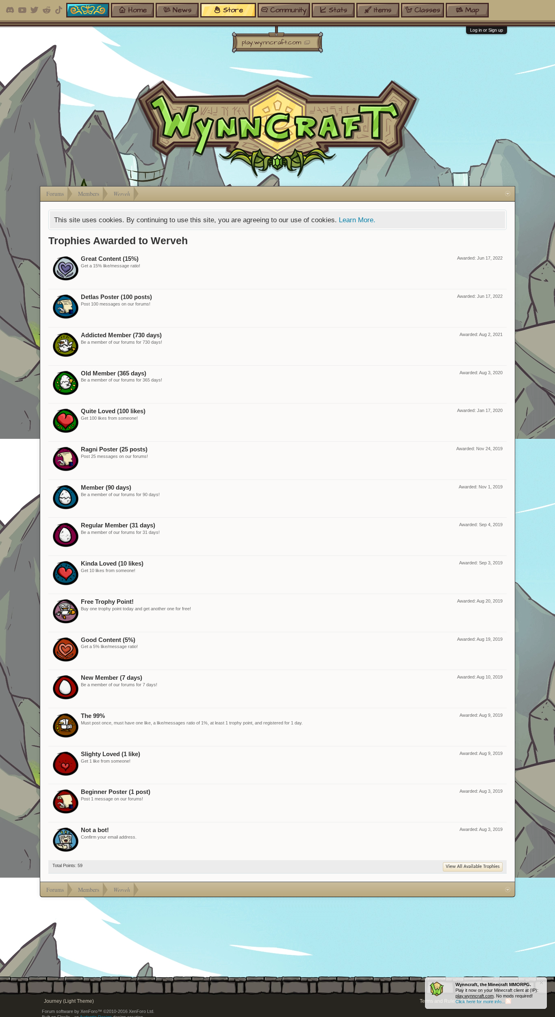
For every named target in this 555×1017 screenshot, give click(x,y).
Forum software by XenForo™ (98, 1011)
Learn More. (357, 220)
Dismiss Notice (541, 983)
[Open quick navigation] (507, 194)
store (233, 10)
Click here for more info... (480, 1001)
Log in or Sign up (486, 30)
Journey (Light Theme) (69, 1001)
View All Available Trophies (473, 866)
